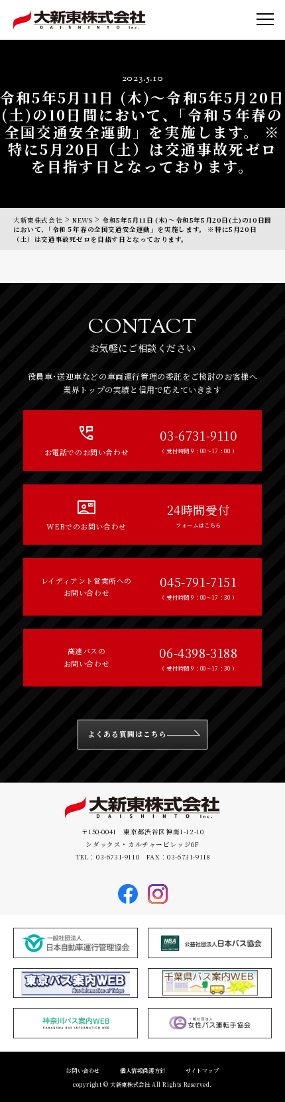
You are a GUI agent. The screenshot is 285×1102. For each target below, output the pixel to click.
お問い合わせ (83, 1070)
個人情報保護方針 (143, 1070)
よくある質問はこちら (127, 734)
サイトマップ (202, 1070)
